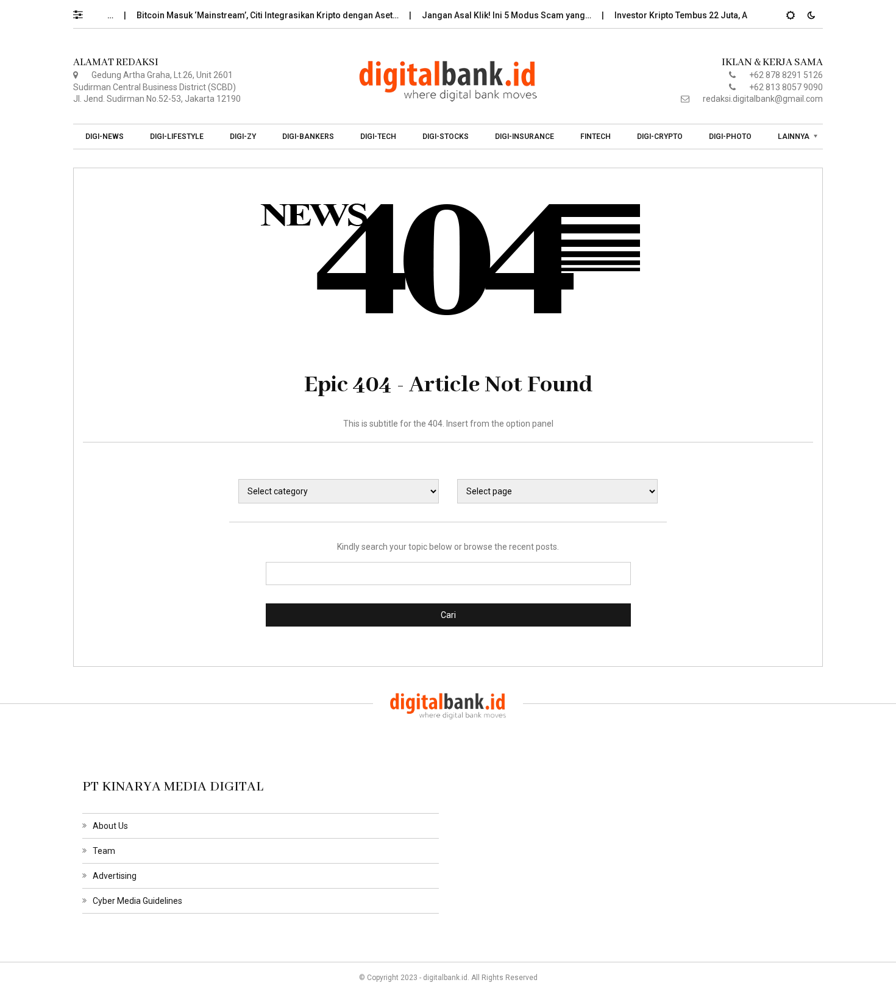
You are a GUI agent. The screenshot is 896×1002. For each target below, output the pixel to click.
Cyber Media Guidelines (137, 901)
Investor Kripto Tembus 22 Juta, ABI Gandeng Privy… (706, 15)
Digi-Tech (378, 136)
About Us (110, 826)
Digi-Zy (243, 136)
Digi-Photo (730, 136)
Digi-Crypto (660, 136)
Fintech (595, 136)
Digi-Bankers (308, 136)
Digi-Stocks (445, 136)
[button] (83, 11)
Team (104, 851)
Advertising (115, 876)
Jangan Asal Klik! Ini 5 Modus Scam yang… (495, 15)
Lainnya (793, 136)
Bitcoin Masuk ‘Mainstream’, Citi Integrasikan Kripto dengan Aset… (256, 15)
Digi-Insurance (524, 136)
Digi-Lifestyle (177, 136)
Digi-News (104, 136)
